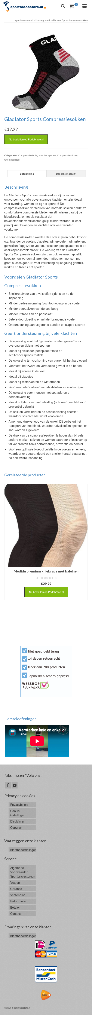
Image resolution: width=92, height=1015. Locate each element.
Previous (8, 564)
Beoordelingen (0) (66, 173)
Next (84, 564)
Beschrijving (27, 173)
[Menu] (84, 6)
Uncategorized (11, 159)
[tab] (27, 173)
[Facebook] (8, 785)
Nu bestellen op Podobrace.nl (26, 139)
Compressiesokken (67, 155)
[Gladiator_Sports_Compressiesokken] (46, 69)
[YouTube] (15, 785)
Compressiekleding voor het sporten (37, 155)
